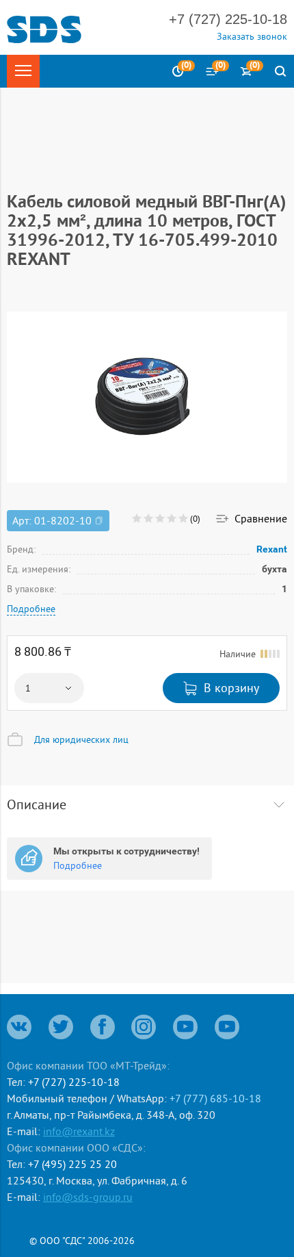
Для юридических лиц (81, 739)
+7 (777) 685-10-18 (215, 1098)
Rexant (271, 548)
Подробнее (31, 608)
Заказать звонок (252, 36)
